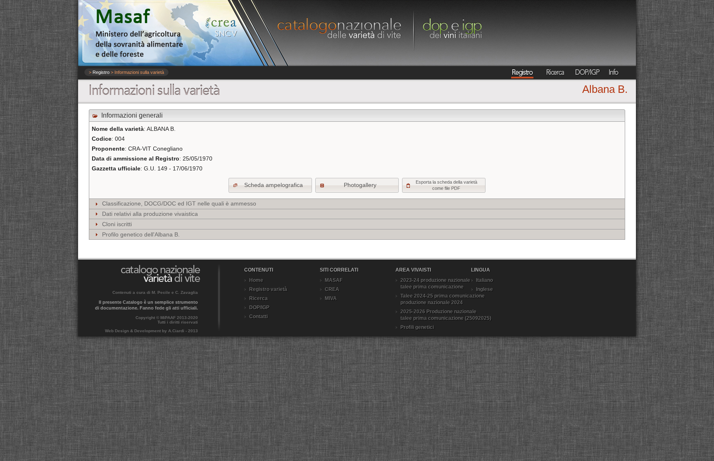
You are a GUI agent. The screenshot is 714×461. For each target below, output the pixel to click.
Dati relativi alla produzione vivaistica (150, 213)
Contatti (258, 316)
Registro (101, 72)
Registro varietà (268, 289)
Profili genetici (417, 327)
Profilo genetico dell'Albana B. (141, 234)
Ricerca (258, 298)
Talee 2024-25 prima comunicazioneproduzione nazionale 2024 (442, 299)
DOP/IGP (259, 307)
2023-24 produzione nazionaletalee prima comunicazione (435, 283)
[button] (270, 185)
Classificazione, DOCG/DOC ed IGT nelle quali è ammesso (179, 203)
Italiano (484, 280)
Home (256, 280)
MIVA (331, 298)
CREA (332, 289)
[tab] (357, 204)
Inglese (484, 289)
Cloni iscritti (117, 224)
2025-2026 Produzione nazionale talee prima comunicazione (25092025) (445, 315)
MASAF (334, 280)
